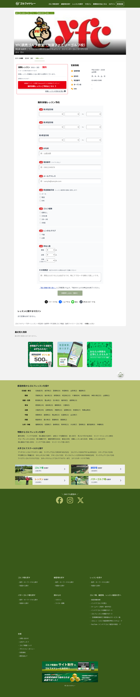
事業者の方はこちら (100, 4)
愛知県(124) (39, 405)
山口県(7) (73, 415)
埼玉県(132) (66, 395)
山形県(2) (73, 390)
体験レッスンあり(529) (79, 439)
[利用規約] (34, 652)
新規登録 (120, 4)
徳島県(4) (38, 419)
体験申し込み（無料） (70, 293)
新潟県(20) (39, 400)
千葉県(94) (76, 395)
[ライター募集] (99, 354)
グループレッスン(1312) (26, 439)
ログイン (112, 4)
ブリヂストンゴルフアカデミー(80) (30, 452)
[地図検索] (69, 354)
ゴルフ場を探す (53, 4)
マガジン (88, 4)
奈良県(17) (76, 410)
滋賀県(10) (67, 410)
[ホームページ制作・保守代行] (106, 607)
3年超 (44, 223)
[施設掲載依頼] (106, 600)
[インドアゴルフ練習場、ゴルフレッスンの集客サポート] (70, 677)
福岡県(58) (39, 424)
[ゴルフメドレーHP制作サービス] (70, 666)
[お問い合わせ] (34, 638)
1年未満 (44, 216)
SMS (43, 201)
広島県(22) (65, 415)
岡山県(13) (56, 415)
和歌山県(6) (86, 410)
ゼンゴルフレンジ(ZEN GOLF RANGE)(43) (79, 455)
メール (44, 194)
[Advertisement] (70, 539)
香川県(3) (47, 419)
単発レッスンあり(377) (97, 439)
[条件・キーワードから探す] (34, 582)
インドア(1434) (31, 436)
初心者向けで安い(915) (26, 442)
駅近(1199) (66, 439)
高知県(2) (63, 419)
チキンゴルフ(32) (57, 455)
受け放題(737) (41, 439)
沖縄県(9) (100, 424)
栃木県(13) (48, 395)
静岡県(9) (58, 405)
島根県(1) (47, 415)
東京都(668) (85, 395)
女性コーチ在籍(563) (60, 436)
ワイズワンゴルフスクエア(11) (28, 458)
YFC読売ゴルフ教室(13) (26, 455)
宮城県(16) (56, 390)
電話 (43, 197)
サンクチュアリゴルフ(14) (105, 455)
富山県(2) (48, 400)
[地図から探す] (34, 586)
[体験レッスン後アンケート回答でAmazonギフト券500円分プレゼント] (40, 354)
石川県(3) (56, 400)
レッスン (34, 323)
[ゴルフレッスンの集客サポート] (106, 614)
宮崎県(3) (82, 424)
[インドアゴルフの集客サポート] (106, 610)
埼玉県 (40, 323)
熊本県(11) (65, 424)
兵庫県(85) (49, 410)
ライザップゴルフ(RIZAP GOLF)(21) (56, 452)
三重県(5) (66, 405)
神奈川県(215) (96, 395)
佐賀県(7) (48, 424)
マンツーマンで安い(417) (60, 442)
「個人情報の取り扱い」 (47, 288)
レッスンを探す (77, 4)
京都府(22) (58, 410)
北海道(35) (39, 390)
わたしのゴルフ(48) (42, 455)
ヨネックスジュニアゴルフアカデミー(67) (55, 458)
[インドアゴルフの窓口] (106, 603)
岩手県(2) (48, 390)
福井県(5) (64, 400)
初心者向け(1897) (45, 436)
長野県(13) (73, 400)
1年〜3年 (45, 219)
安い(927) (72, 436)
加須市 (46, 323)
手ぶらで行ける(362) (85, 436)
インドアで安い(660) (43, 442)
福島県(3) (82, 390)
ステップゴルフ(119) (105, 452)
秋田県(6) (65, 390)
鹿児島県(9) (91, 424)
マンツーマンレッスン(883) (103, 436)
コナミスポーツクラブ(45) (80, 458)
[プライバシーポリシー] (34, 649)
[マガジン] (70, 600)
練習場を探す (65, 4)
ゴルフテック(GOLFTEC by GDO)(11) (83, 452)
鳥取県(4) (38, 415)
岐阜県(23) (49, 405)
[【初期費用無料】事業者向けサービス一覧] (106, 617)
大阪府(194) (39, 410)
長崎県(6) (56, 424)
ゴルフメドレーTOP (22, 323)
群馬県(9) (57, 395)
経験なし (45, 212)
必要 (43, 238)
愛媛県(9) (55, 419)
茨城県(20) (39, 395)
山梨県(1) (106, 395)
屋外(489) (21, 436)
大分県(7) (73, 424)
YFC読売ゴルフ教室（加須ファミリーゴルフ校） (67, 323)
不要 (43, 234)
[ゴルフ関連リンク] (34, 645)
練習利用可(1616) (54, 439)
